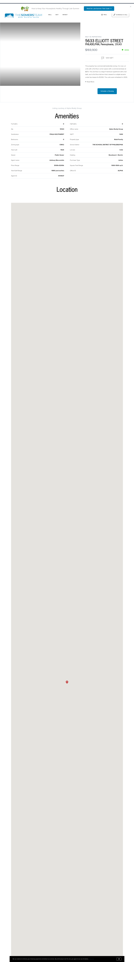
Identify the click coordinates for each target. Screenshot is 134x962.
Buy (57, 14)
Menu (105, 14)
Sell (50, 14)
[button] (67, 682)
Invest (65, 14)
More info (91, 959)
